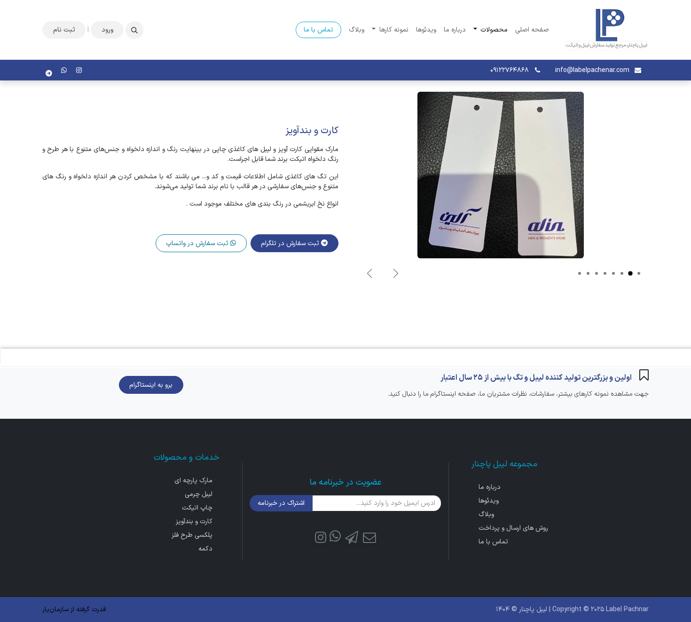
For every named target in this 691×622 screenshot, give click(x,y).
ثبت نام (64, 30)
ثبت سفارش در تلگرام (291, 243)
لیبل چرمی (198, 494)
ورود (107, 30)
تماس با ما (318, 30)
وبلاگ (486, 514)
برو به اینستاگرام (151, 385)
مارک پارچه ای (193, 481)
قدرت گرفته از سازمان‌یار (74, 609)
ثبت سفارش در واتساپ (198, 243)
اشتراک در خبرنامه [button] (281, 503)
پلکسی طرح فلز (192, 535)
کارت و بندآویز (194, 521)
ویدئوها (489, 501)
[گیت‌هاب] (335, 537)
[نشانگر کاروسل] (638, 273)
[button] (134, 30)
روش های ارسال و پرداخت (513, 528)
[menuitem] (532, 30)
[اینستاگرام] (79, 70)
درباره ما (490, 487)
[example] (64, 70)
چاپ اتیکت (197, 508)
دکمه (205, 549)
